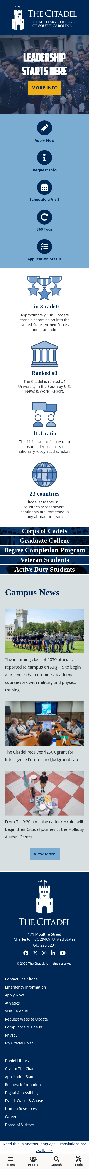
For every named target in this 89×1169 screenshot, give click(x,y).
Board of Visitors (19, 1124)
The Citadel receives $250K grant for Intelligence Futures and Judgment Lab (41, 755)
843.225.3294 (44, 945)
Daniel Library (17, 1060)
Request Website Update (26, 1019)
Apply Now (14, 994)
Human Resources (21, 1108)
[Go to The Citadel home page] (44, 17)
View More (44, 854)
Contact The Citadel (22, 978)
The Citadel (36, 963)
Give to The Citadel (21, 1068)
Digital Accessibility (21, 1092)
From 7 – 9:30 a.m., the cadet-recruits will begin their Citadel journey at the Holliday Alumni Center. (44, 829)
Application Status (20, 1076)
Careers (11, 1116)
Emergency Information (25, 987)
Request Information (23, 1084)
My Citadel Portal (20, 1042)
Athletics (12, 1003)
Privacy (11, 1035)
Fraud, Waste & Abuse (24, 1100)
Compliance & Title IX (23, 1026)
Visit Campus (16, 1010)
